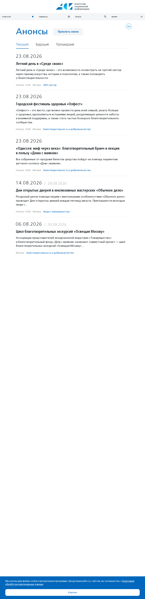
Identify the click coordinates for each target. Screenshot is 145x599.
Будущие (42, 44)
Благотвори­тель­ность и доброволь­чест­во (67, 129)
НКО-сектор (50, 85)
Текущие (22, 44)
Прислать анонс (68, 31)
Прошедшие (65, 44)
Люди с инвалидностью (56, 211)
